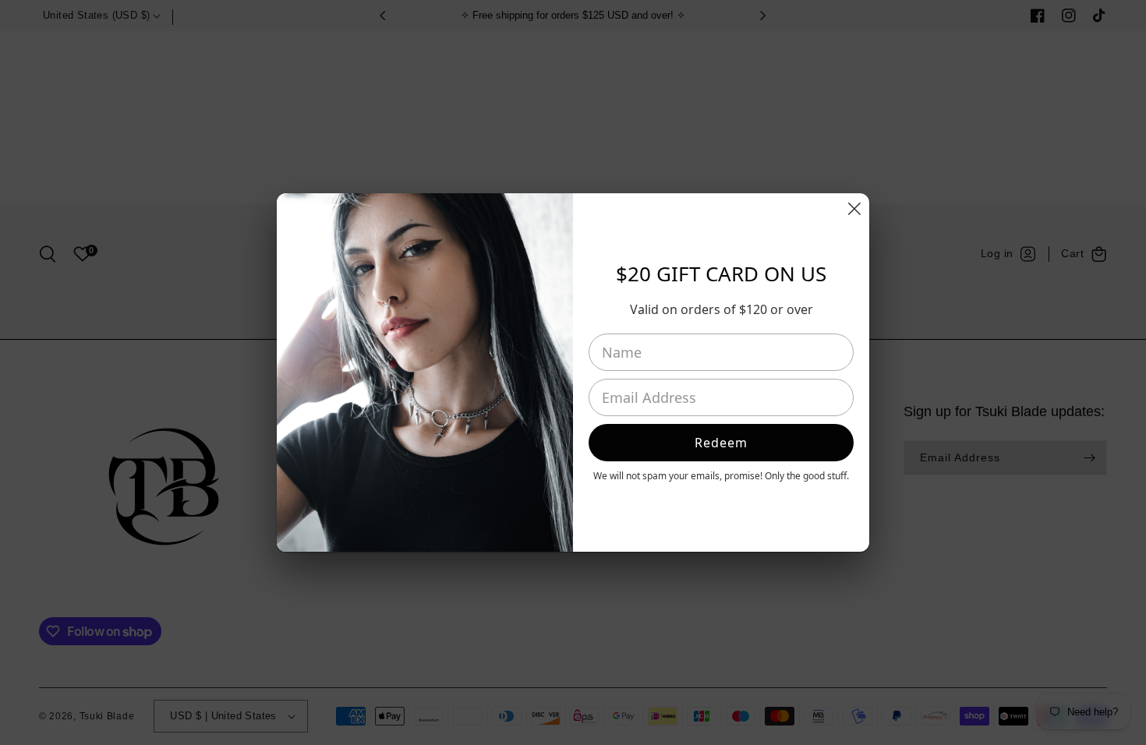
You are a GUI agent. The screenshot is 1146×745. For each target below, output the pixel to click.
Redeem (721, 442)
